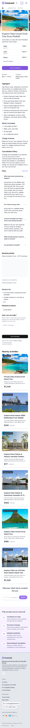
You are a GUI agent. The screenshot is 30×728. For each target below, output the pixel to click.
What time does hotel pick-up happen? (13, 177)
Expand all (25, 171)
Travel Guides (6, 697)
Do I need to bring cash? (12, 204)
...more (4, 302)
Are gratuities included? (12, 245)
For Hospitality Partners (8, 687)
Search (23, 597)
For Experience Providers (9, 684)
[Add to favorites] (25, 12)
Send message (15, 336)
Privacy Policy (5, 725)
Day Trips (20, 8)
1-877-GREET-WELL (15, 340)
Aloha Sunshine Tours (9, 282)
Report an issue (7, 342)
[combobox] (12, 597)
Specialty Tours (12, 8)
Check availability (15, 68)
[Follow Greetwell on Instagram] (3, 673)
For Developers (6, 690)
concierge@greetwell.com (12, 703)
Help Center (5, 700)
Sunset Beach (7, 309)
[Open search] (16, 3)
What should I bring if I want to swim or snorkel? (14, 238)
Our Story (4, 682)
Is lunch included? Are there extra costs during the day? (13, 219)
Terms (12, 725)
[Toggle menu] (26, 3)
